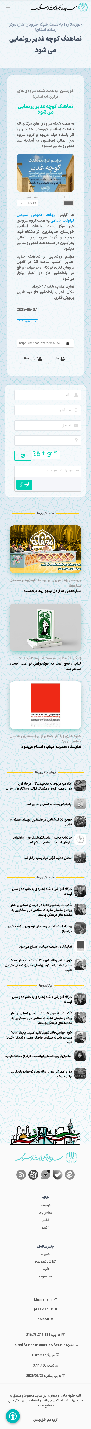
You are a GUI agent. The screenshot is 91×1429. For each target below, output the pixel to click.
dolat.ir (44, 1319)
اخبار (45, 1220)
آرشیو (45, 1227)
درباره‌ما (45, 1205)
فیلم (45, 1269)
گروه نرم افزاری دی (45, 1420)
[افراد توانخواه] (13, 1416)
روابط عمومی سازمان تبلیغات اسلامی (45, 218)
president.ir (44, 1309)
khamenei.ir (43, 1299)
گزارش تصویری (45, 1261)
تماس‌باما (45, 1212)
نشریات (46, 1254)
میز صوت (45, 1276)
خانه (45, 1197)
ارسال (24, 484)
